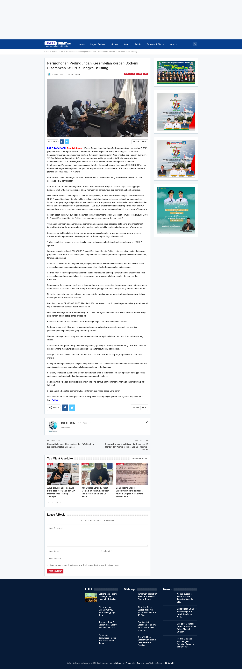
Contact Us (130, 663)
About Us (120, 663)
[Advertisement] (84, 19)
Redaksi (141, 663)
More (172, 44)
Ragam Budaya (97, 44)
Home (82, 44)
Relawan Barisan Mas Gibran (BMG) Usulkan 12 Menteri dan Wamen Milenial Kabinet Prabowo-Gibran (126, 447)
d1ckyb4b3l (170, 663)
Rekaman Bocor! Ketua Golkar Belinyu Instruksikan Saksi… (108, 625)
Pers (50, 464)
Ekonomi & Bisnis (155, 44)
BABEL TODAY (129, 74)
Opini (126, 44)
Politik (138, 44)
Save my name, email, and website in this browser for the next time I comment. (84, 565)
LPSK (145, 74)
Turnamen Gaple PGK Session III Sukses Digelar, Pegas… (147, 596)
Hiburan (114, 44)
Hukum (139, 74)
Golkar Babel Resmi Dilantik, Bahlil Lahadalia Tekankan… (108, 596)
